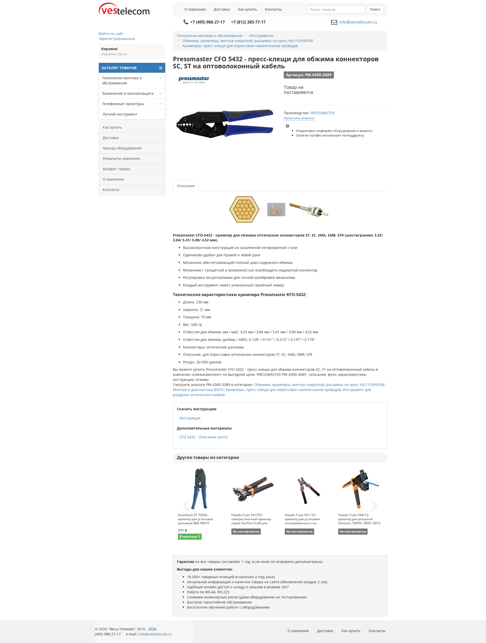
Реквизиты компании (121, 158)
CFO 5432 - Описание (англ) (203, 437)
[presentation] (186, 506)
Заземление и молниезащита (128, 93)
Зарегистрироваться (117, 38)
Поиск (375, 9)
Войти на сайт (111, 33)
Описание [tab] (186, 185)
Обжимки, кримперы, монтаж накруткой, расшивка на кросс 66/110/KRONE (319, 384)
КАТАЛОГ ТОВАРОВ (119, 67)
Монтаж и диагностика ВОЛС (198, 389)
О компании (195, 9)
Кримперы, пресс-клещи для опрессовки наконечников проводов (283, 389)
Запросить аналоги (299, 118)
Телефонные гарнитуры (123, 103)
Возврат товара (116, 168)
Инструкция (189, 418)
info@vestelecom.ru (358, 22)
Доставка (222, 9)
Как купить (247, 9)
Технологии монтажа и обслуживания (122, 80)
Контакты (273, 9)
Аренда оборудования (122, 148)
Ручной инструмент (119, 114)
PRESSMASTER (322, 112)
